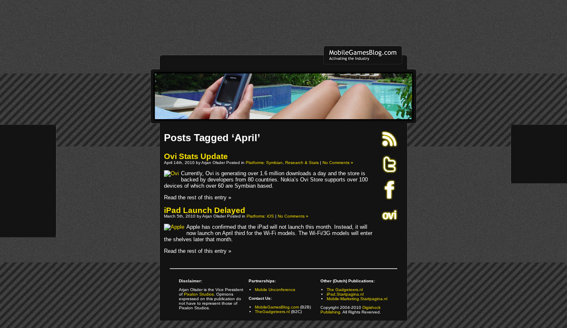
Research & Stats (302, 162)
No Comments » (338, 162)
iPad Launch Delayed (204, 210)
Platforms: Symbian (264, 162)
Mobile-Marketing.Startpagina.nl (357, 298)
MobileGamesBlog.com (277, 307)
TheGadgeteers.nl (272, 311)
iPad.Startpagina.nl (345, 294)
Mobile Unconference (275, 289)
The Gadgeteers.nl (345, 289)
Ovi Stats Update (196, 156)
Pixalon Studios (199, 294)
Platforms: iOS (260, 216)
